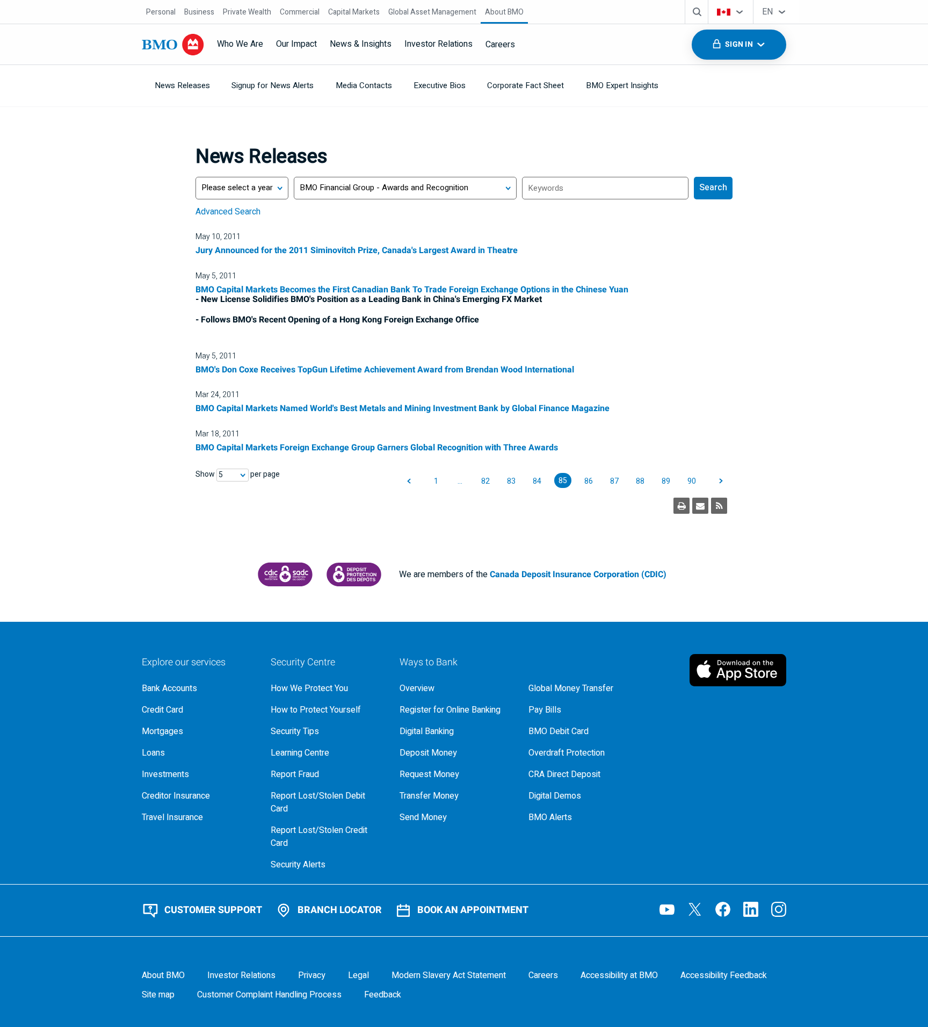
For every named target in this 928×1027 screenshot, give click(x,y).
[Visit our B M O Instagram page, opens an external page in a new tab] (778, 909)
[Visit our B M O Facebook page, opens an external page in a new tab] (722, 909)
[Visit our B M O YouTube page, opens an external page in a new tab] (667, 909)
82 (485, 481)
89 (666, 481)
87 (614, 481)
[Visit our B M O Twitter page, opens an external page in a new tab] (694, 909)
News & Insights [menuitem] (361, 44)
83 (511, 481)
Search (713, 187)
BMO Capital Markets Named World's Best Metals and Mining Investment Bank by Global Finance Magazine (402, 408)
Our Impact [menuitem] (296, 44)
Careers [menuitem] (500, 44)
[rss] (719, 506)
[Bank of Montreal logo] (173, 44)
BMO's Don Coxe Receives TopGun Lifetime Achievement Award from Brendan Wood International (384, 369)
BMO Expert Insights (622, 85)
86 (588, 481)
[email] (700, 506)
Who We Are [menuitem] (240, 44)
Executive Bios (440, 85)
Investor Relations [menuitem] (438, 44)
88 (640, 481)
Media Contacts (364, 85)
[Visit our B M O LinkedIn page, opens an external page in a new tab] (750, 909)
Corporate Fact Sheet (525, 85)
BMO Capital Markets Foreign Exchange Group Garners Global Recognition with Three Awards (376, 447)
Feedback (382, 994)
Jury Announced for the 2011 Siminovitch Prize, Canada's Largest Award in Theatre (356, 250)
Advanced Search (227, 212)
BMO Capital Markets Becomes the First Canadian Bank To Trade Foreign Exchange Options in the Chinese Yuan (411, 289)
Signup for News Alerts (272, 85)
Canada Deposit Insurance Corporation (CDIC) (578, 574)
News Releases (182, 85)
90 (691, 481)
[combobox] (730, 12)
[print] (681, 506)
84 (537, 481)
